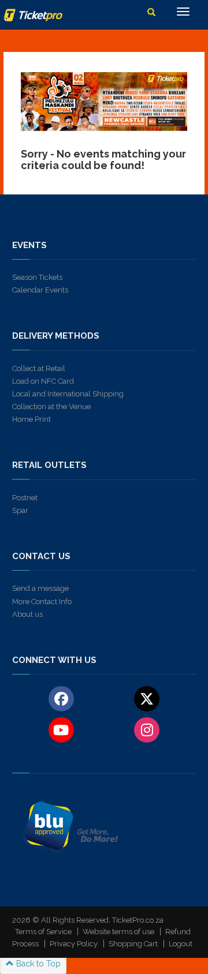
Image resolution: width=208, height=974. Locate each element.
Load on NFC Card (43, 381)
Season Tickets (37, 277)
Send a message (40, 588)
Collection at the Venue (51, 406)
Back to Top (37, 963)
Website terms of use (118, 931)
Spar (20, 510)
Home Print (31, 419)
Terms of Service (43, 931)
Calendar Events (40, 290)
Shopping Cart (133, 943)
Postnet (25, 497)
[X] (147, 698)
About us (27, 614)
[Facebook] (61, 698)
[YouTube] (61, 729)
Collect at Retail (38, 368)
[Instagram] (147, 729)
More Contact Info (42, 601)
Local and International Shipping (68, 393)
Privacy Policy (74, 943)
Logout (180, 943)
